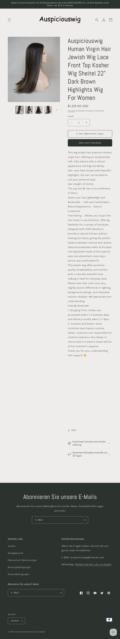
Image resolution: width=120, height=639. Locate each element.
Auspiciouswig (21, 632)
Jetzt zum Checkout (90, 142)
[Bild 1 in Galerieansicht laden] (19, 110)
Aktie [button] (74, 430)
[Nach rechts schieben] (56, 110)
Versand (71, 111)
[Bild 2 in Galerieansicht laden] (29, 110)
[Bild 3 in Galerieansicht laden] (38, 110)
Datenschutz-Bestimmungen (22, 560)
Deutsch (15, 621)
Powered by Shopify (36, 632)
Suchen (12, 546)
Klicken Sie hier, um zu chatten (93, 564)
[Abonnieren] (84, 520)
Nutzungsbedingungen (19, 567)
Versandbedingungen (19, 574)
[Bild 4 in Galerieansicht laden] (48, 110)
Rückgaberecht (15, 553)
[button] (9, 19)
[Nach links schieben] (11, 110)
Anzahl (71, 116)
